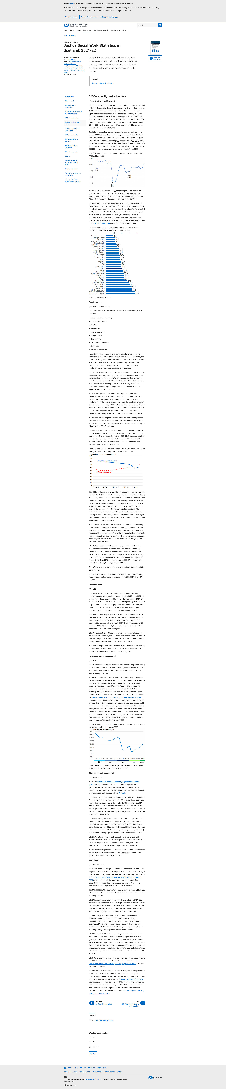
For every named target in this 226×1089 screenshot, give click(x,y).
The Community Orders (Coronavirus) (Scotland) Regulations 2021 (116, 697)
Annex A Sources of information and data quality (71, 162)
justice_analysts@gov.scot (104, 1020)
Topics (72, 30)
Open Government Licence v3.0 (93, 1079)
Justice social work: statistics (103, 83)
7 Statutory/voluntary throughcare (71, 146)
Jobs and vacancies (109, 1071)
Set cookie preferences (109, 17)
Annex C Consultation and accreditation (73, 174)
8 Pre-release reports (71, 152)
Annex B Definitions (71, 169)
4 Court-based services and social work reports (73, 113)
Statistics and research (101, 30)
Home (65, 35)
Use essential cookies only (89, 17)
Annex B (122, 793)
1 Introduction (69, 97)
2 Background (69, 101)
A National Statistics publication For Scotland (72, 180)
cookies (72, 3)
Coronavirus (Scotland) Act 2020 (131, 979)
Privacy (120, 1071)
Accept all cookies (71, 17)
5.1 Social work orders (72, 118)
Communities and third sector (75, 66)
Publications (87, 30)
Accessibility (67, 1071)
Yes (94, 1037)
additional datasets (102, 223)
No (94, 1042)
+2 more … (73, 64)
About (65, 30)
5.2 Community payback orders (72, 123)
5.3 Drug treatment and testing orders (72, 130)
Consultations (115, 30)
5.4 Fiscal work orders (72, 135)
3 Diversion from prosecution (70, 106)
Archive (75, 1071)
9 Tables (67, 156)
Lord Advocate (71, 59)
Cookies (88, 1071)
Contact (81, 1071)
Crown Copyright (97, 1071)
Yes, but (95, 1047)
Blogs (124, 30)
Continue (93, 1054)
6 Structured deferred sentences (71, 140)
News (79, 30)
